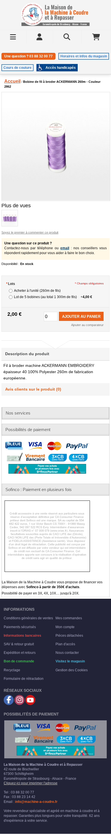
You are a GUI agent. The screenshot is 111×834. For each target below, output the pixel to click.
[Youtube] (30, 700)
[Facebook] (9, 700)
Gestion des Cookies (72, 670)
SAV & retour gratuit (19, 644)
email (64, 248)
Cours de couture (17, 68)
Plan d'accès (65, 644)
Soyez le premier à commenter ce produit (29, 232)
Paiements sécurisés (20, 627)
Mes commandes (69, 618)
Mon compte (65, 627)
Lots (10, 284)
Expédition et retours (20, 653)
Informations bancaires (22, 636)
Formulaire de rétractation (24, 679)
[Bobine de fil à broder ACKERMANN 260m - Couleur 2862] (55, 146)
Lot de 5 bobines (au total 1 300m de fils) (53, 297)
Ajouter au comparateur (87, 325)
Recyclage (12, 670)
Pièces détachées (69, 636)
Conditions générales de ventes (28, 618)
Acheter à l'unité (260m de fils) (37, 291)
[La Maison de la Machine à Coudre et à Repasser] (55, 14)
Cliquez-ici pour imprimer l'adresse (30, 783)
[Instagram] (19, 700)
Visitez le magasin (70, 661)
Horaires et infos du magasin (83, 56)
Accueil (12, 81)
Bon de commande (19, 661)
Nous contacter (67, 653)
